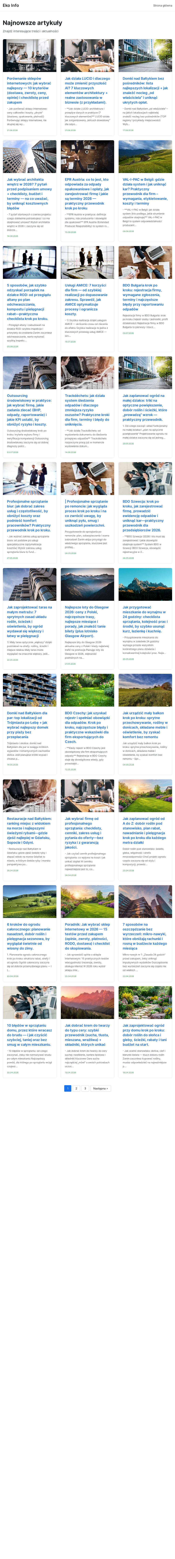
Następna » (100, 1088)
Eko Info (11, 5)
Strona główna (162, 5)
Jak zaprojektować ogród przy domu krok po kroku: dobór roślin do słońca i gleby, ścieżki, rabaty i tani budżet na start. (145, 1035)
